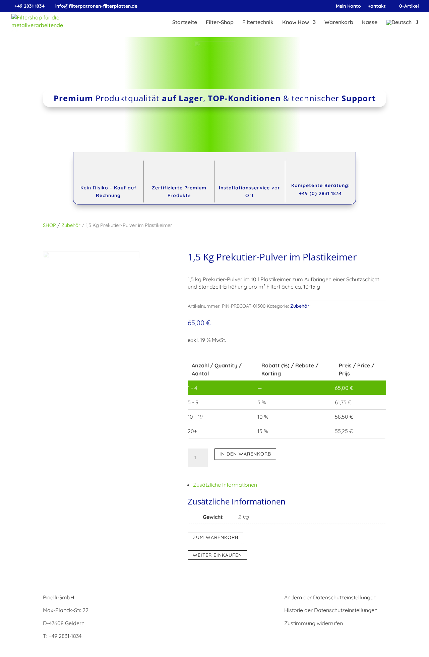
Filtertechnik (257, 22)
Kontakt (376, 6)
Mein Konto (348, 6)
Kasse (369, 22)
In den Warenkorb (245, 454)
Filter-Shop (220, 22)
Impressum (178, 597)
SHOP (49, 225)
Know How (295, 22)
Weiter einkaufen (217, 555)
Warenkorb (338, 22)
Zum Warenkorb (215, 537)
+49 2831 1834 (29, 6)
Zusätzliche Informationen (225, 484)
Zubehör (70, 225)
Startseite (184, 22)
